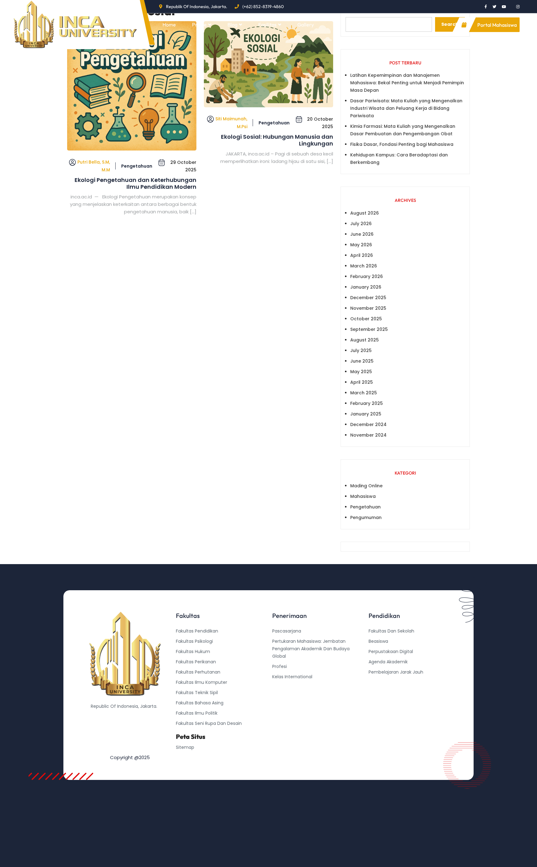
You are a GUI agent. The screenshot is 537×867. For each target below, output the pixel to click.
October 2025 (366, 319)
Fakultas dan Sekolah (391, 631)
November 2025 (368, 308)
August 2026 (364, 213)
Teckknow (379, 703)
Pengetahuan (136, 166)
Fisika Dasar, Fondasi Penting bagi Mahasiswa (401, 144)
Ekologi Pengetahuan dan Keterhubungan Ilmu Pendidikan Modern (135, 183)
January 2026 (365, 287)
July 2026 (361, 223)
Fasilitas (267, 24)
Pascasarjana (286, 631)
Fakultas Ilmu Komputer (201, 682)
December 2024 (368, 424)
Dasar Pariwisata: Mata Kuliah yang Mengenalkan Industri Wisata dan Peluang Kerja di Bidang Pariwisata (406, 108)
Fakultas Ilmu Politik (197, 713)
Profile (199, 24)
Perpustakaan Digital (391, 651)
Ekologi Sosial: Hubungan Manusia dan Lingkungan (277, 140)
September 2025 (369, 329)
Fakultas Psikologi (194, 641)
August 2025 (364, 340)
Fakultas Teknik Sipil (197, 692)
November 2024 (368, 435)
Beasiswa (378, 641)
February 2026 (366, 276)
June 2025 (362, 361)
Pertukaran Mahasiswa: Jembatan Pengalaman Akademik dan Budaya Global (311, 648)
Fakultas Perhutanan (198, 672)
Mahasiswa (363, 496)
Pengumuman (366, 517)
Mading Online (366, 486)
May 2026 (361, 245)
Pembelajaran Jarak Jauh (396, 672)
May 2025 (361, 372)
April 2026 (361, 255)
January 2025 (365, 414)
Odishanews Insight (390, 682)
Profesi (279, 666)
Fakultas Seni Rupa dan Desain (209, 723)
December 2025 (368, 297)
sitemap (185, 747)
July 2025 (361, 350)
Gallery (305, 24)
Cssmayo (379, 692)
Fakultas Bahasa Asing (199, 703)
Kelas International (292, 677)
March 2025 (363, 393)
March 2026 (363, 266)
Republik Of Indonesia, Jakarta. (196, 6)
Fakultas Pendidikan (197, 631)
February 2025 (366, 403)
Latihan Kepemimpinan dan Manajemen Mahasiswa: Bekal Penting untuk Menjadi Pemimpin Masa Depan (407, 82)
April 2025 (361, 382)
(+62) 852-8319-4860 (263, 6)
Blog (232, 24)
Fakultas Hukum (193, 651)
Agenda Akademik (388, 662)
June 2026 (362, 234)
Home (169, 24)
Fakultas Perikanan (196, 662)
